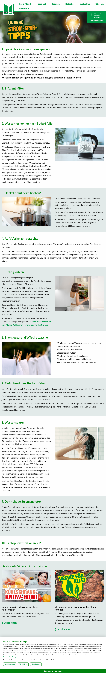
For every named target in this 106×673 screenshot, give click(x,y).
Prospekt (41, 4)
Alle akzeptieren (10, 664)
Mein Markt (25, 4)
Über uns (99, 4)
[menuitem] (25, 4)
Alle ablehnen (23, 664)
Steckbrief (94, 20)
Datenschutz (48, 671)
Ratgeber (69, 4)
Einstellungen (36, 664)
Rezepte (56, 4)
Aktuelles (85, 4)
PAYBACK (24, 8)
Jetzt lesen (10, 622)
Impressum (58, 671)
